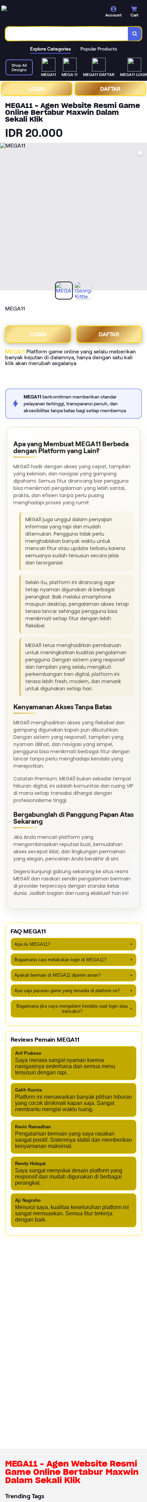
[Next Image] (141, 217)
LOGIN (37, 89)
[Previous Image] (5, 217)
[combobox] (66, 34)
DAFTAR (110, 89)
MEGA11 (15, 351)
